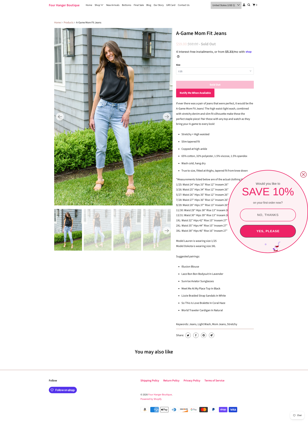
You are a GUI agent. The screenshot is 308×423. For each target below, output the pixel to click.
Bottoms (126, 5)
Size (178, 65)
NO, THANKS (268, 215)
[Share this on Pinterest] (203, 335)
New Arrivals (112, 5)
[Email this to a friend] (211, 335)
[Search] (249, 5)
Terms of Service (214, 381)
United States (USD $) (223, 5)
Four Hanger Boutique (64, 5)
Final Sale (139, 5)
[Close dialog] (303, 174)
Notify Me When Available (195, 93)
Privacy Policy (192, 381)
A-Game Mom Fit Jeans (201, 33)
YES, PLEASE (267, 231)
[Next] (167, 117)
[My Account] (244, 5)
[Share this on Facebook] (195, 335)
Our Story (159, 5)
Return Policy (171, 381)
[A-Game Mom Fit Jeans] (113, 116)
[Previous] (60, 117)
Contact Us (183, 5)
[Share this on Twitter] (187, 335)
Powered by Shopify (151, 399)
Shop (98, 5)
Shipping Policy (149, 381)
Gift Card (170, 5)
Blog (148, 5)
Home (89, 5)
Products (68, 22)
